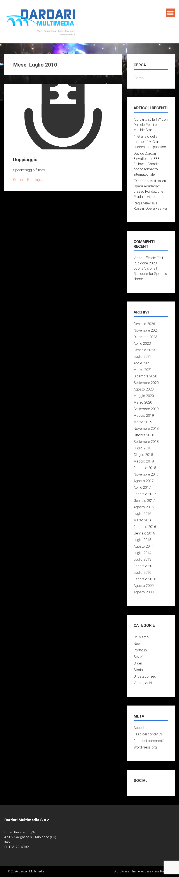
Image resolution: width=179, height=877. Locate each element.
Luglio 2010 (142, 572)
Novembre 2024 (146, 330)
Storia (138, 670)
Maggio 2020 (144, 396)
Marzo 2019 (143, 422)
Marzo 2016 (143, 520)
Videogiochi (143, 683)
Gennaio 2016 (144, 533)
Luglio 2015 (142, 540)
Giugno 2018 (143, 455)
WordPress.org (145, 747)
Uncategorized (145, 676)
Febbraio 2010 (145, 579)
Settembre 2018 (146, 442)
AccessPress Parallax (156, 871)
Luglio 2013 (142, 559)
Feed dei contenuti (148, 734)
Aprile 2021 (142, 363)
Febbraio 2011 (145, 566)
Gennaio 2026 (144, 324)
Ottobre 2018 (144, 435)
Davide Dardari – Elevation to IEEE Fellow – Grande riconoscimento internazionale (147, 163)
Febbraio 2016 (145, 527)
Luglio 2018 (142, 448)
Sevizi (138, 657)
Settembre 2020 (146, 383)
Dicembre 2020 (145, 376)
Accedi (139, 728)
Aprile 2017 (142, 487)
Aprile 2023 (142, 343)
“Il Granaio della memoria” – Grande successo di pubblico (150, 141)
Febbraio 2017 (145, 494)
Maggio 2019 (144, 415)
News (138, 644)
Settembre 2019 (146, 409)
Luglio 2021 (142, 357)
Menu (170, 13)
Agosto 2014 (144, 546)
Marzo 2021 (143, 370)
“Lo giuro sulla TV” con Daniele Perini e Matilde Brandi (151, 124)
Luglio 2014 (142, 553)
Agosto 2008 (144, 592)
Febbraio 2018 (145, 468)
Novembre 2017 (146, 474)
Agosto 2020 (144, 389)
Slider (138, 663)
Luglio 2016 (142, 514)
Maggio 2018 (144, 461)
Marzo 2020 (143, 402)
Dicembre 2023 (145, 337)
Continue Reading (28, 180)
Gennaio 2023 (144, 350)
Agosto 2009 (144, 586)
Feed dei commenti (149, 741)
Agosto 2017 (144, 481)
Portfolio (140, 650)
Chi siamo (141, 637)
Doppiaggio (25, 159)
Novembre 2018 (146, 429)
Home (138, 279)
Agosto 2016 (144, 507)
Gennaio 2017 (144, 500)
